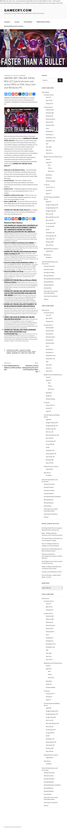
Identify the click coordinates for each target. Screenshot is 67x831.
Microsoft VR (49, 220)
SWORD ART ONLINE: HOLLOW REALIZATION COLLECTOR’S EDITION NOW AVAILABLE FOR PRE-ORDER (20, 293)
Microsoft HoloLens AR (52, 217)
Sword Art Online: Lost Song (13, 271)
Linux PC (48, 97)
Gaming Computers (49, 266)
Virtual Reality (28, 22)
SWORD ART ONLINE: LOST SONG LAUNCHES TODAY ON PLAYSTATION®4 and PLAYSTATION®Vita (20, 332)
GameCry (22, 75)
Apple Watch (49, 251)
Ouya (47, 128)
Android (48, 159)
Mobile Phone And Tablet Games (53, 156)
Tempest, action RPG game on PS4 (51, 572)
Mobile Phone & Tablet (43, 22)
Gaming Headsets (49, 275)
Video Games (45, 92)
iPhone (50, 168)
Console (17, 22)
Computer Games (13, 350)
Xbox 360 (24, 353)
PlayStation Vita (50, 140)
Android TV (49, 190)
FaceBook (49, 257)
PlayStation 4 (12, 351)
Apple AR (48, 201)
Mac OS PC (49, 100)
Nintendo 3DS (50, 113)
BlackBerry (49, 175)
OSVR (47, 229)
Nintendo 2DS (50, 110)
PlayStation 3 (49, 131)
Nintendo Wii (49, 122)
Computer (7, 22)
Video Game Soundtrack (50, 296)
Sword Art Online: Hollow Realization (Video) (19, 262)
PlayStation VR (50, 232)
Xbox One (32, 353)
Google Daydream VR (52, 208)
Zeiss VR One (49, 245)
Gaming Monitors (48, 281)
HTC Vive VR (49, 214)
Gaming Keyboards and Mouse (52, 278)
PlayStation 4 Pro (24, 351)
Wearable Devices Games (51, 248)
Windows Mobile (50, 181)
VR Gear (46, 299)
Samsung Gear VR (51, 236)
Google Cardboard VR (52, 204)
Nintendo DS (49, 116)
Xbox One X (49, 153)
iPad (49, 165)
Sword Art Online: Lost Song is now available (19, 243)
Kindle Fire (49, 178)
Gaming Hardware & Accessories (13, 26)
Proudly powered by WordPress (12, 827)
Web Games (47, 255)
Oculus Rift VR (50, 226)
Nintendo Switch (50, 119)
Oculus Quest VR (50, 223)
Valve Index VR (50, 239)
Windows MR (49, 242)
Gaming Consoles (49, 269)
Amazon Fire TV (50, 187)
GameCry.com (18, 10)
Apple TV (48, 193)
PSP (47, 144)
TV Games (47, 184)
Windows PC (16, 353)
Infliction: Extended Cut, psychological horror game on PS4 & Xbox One (52, 556)
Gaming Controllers (49, 272)
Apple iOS (48, 162)
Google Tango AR (51, 211)
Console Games (25, 350)
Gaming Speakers (49, 285)
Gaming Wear (47, 288)
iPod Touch (51, 171)
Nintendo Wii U (50, 125)
